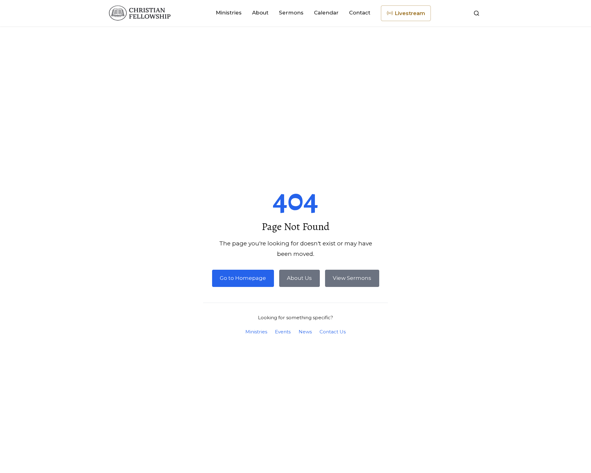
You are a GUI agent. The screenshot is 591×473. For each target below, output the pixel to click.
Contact (359, 13)
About (260, 13)
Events (283, 332)
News (305, 332)
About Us (299, 278)
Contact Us (333, 332)
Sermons (291, 13)
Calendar (326, 13)
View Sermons (352, 278)
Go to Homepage (243, 278)
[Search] (476, 13)
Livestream (408, 15)
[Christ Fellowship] (140, 13)
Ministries (229, 13)
